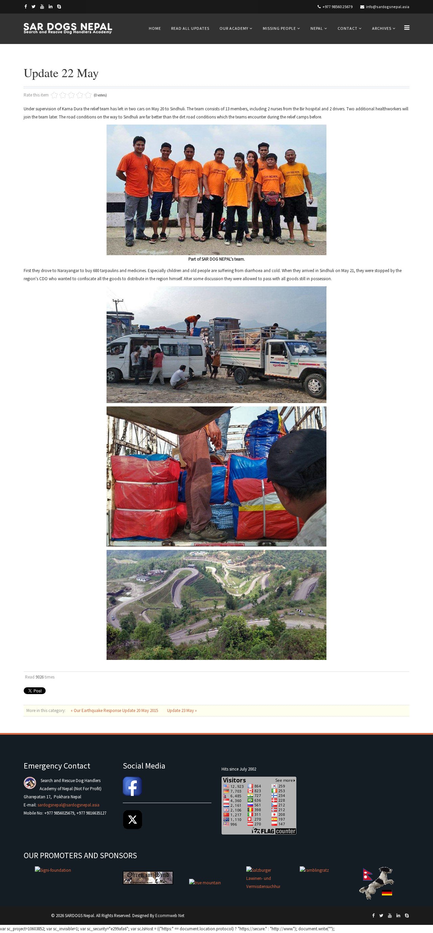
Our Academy (234, 28)
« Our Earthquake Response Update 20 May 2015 (115, 710)
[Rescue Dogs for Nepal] (377, 883)
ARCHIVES (381, 28)
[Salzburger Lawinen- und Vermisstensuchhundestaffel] (263, 883)
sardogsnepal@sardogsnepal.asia (68, 805)
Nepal (317, 28)
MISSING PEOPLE (279, 28)
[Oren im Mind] (148, 878)
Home (155, 28)
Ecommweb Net (169, 915)
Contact (348, 28)
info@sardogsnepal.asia (387, 6)
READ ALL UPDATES (190, 28)
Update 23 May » (182, 710)
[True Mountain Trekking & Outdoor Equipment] (211, 883)
